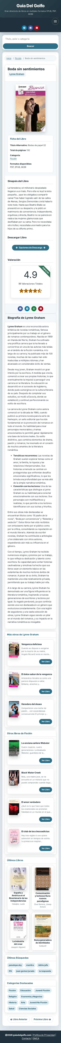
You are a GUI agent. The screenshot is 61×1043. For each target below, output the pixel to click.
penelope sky (15, 965)
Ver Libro (46, 661)
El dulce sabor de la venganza (36, 674)
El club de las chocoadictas (35, 831)
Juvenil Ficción (42, 990)
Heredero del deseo (31, 704)
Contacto (26, 1038)
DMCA (36, 1038)
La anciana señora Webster (35, 743)
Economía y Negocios (31, 996)
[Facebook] (30, 27)
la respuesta (45, 971)
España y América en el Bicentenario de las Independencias (18, 896)
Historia (12, 1002)
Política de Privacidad (44, 1035)
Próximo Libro (41, 1019)
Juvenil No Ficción (38, 1002)
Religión (13, 996)
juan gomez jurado (25, 971)
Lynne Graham (16, 74)
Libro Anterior (20, 1019)
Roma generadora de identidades (42, 941)
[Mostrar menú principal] (55, 21)
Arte (23, 1002)
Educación (25, 990)
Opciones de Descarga (30, 247)
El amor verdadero (30, 802)
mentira (30, 965)
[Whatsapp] (33, 308)
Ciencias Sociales (27, 1008)
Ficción (18, 58)
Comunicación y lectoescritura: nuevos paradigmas (43, 897)
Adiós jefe (43, 965)
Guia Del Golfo (30, 5)
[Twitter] (24, 27)
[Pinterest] (36, 27)
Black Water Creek (31, 772)
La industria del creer (18, 942)
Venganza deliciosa (31, 644)
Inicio (9, 58)
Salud (11, 1008)
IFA (10, 971)
